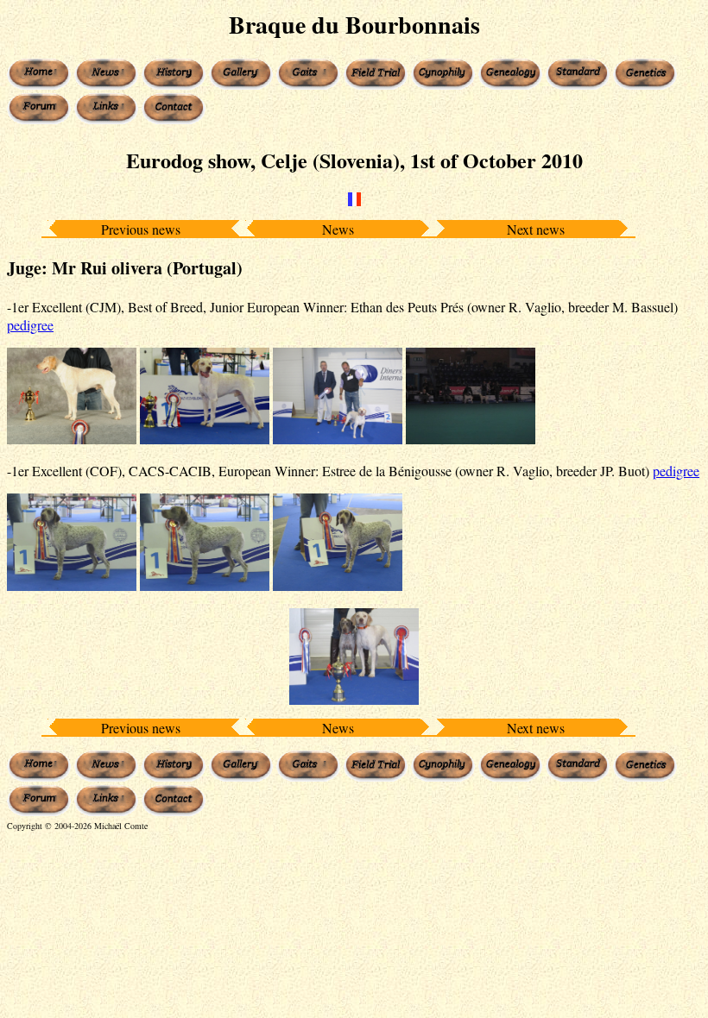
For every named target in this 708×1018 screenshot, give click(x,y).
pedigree (30, 325)
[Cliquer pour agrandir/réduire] (71, 396)
